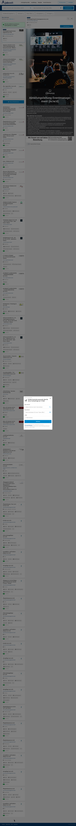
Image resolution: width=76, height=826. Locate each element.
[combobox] (37, 407)
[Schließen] (50, 398)
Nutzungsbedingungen (28, 425)
